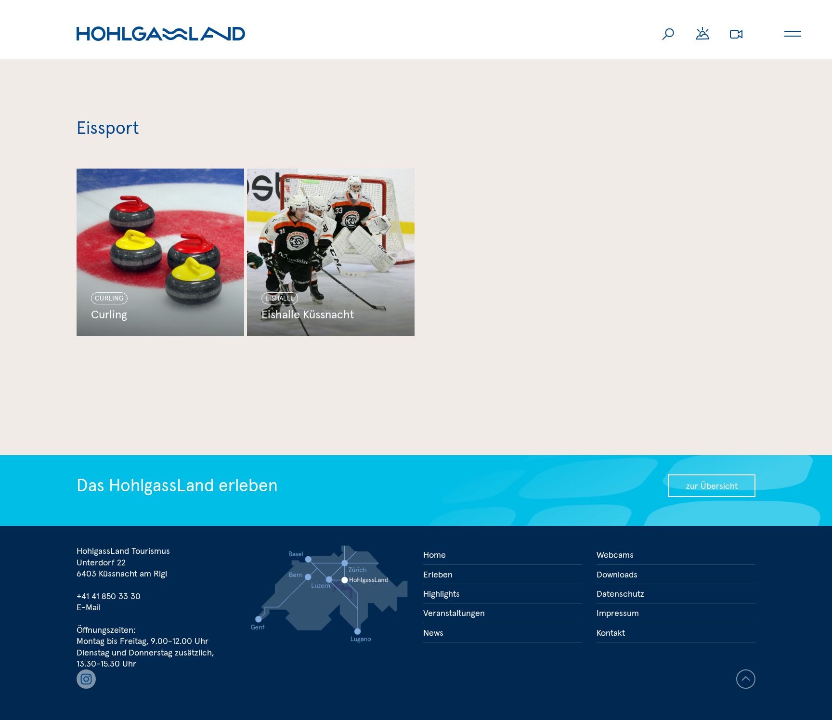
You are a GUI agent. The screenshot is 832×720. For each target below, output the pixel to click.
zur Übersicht (712, 485)
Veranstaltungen (454, 612)
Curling (160, 252)
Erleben (438, 574)
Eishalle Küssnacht (331, 252)
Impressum (618, 612)
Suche (668, 33)
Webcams (736, 33)
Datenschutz (620, 593)
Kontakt (611, 632)
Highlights (441, 593)
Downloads (617, 574)
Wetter (702, 33)
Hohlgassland (161, 33)
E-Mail (89, 607)
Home (434, 554)
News (433, 632)
